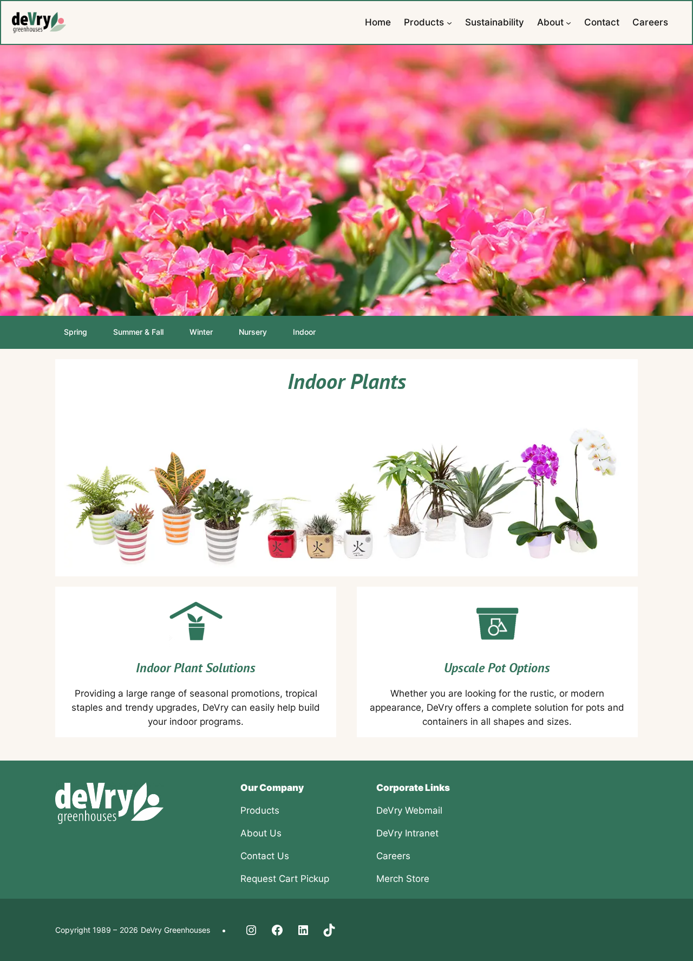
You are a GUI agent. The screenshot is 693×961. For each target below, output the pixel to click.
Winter (201, 331)
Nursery (253, 331)
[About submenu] (568, 22)
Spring (75, 331)
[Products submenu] (449, 22)
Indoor (304, 331)
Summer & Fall (138, 331)
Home (378, 22)
